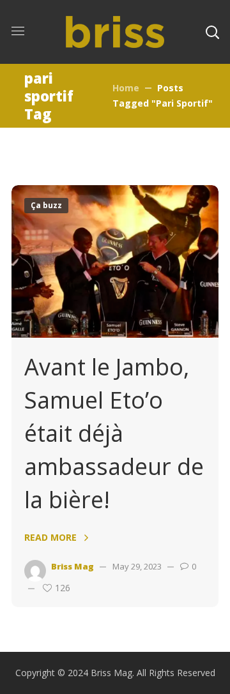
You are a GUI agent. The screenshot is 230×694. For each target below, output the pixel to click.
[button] (212, 32)
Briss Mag (72, 566)
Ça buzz (46, 205)
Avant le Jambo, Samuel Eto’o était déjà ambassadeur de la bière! (114, 433)
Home (125, 88)
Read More (50, 537)
